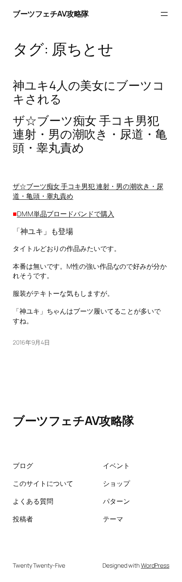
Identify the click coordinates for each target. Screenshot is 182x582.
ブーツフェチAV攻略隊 (51, 13)
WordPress (155, 565)
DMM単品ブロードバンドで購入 (65, 213)
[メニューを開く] (164, 14)
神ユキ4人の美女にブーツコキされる (89, 92)
